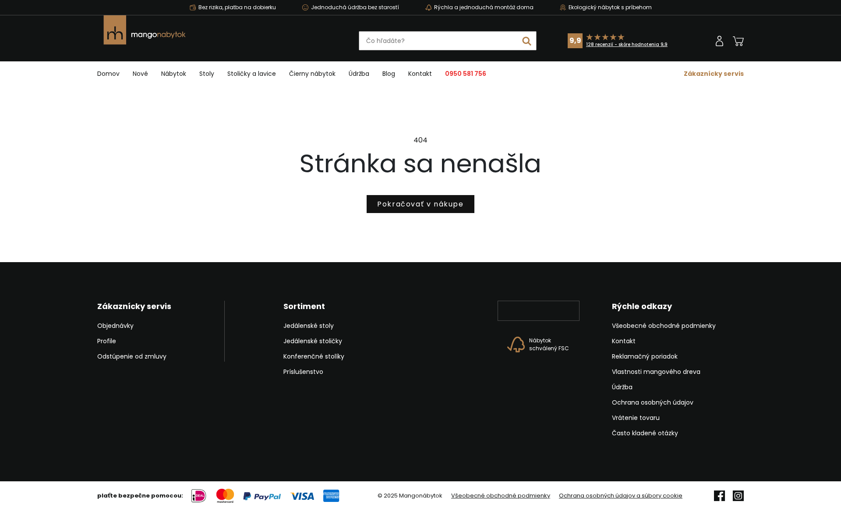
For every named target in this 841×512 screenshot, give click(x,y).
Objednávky (115, 325)
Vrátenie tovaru (636, 417)
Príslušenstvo (303, 371)
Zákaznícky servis (714, 73)
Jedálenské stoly (308, 325)
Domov (108, 73)
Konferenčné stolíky (313, 356)
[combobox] (448, 40)
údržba (359, 73)
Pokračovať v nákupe (420, 204)
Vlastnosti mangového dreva (656, 371)
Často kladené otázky (645, 433)
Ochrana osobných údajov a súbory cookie (620, 495)
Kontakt (420, 73)
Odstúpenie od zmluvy (131, 356)
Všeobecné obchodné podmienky (664, 325)
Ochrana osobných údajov (652, 402)
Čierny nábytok (312, 73)
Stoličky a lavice (251, 73)
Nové (140, 73)
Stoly (206, 73)
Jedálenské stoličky (312, 341)
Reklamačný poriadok (645, 356)
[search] (527, 40)
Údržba (622, 387)
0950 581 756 (465, 73)
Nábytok (173, 73)
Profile (106, 341)
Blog (388, 73)
